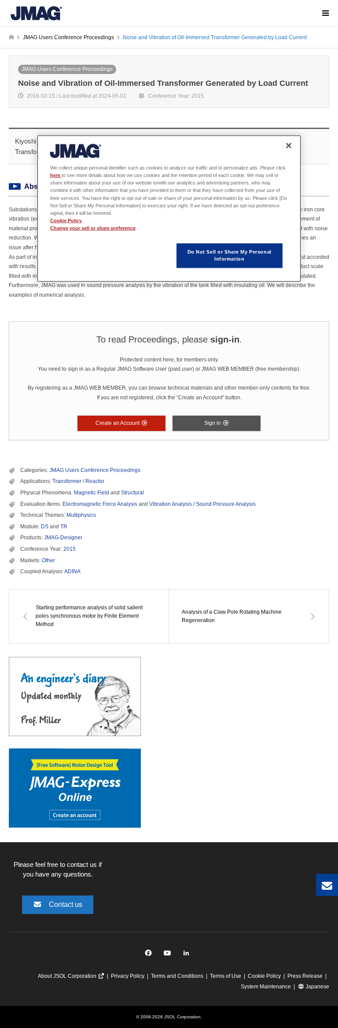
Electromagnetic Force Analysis (99, 504)
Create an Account (118, 423)
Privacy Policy (127, 976)
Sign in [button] (213, 423)
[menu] (325, 13)
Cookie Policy (264, 976)
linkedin (188, 955)
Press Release (305, 976)
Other (48, 560)
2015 (69, 549)
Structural (132, 493)
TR (63, 526)
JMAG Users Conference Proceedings (67, 69)
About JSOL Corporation (68, 976)
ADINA (72, 571)
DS (44, 526)
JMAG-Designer (63, 537)
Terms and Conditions (177, 976)
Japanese (316, 987)
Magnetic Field (91, 493)
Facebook (149, 955)
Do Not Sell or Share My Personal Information (229, 255)
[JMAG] (36, 13)
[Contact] (327, 885)
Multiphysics (81, 515)
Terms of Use (225, 976)
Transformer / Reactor (78, 481)
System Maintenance (266, 987)
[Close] (288, 145)
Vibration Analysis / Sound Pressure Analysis (202, 504)
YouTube (169, 955)
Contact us (65, 904)
